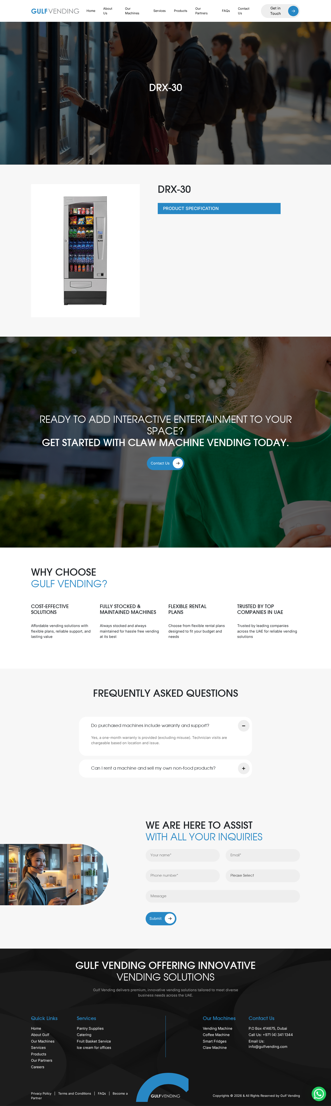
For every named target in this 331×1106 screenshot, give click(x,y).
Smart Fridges (215, 1041)
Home (91, 11)
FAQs (226, 11)
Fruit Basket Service (94, 1041)
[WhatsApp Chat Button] (319, 1094)
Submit (156, 918)
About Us (107, 11)
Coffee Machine (216, 1034)
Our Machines (132, 11)
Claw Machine (215, 1047)
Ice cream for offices (94, 1047)
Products (180, 11)
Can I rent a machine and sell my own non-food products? (153, 768)
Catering (84, 1034)
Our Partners (201, 11)
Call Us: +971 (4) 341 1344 (271, 1034)
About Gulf (40, 1034)
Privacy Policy (41, 1093)
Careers (37, 1067)
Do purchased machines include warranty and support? (150, 726)
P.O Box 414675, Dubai (268, 1028)
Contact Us (243, 11)
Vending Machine (217, 1028)
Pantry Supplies (90, 1028)
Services (159, 11)
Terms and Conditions (75, 1093)
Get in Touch (275, 11)
